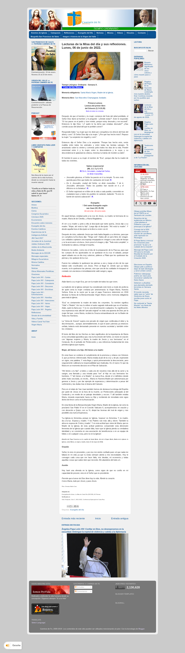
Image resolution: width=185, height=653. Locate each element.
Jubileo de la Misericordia (41, 247)
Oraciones (35, 274)
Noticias (100, 33)
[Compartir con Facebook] (75, 506)
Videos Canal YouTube (40, 322)
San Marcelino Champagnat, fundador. (90, 98)
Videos (120, 33)
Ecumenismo (36, 220)
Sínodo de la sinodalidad (41, 316)
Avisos (34, 205)
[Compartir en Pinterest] (77, 506)
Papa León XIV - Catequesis (42, 280)
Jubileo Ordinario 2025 (40, 244)
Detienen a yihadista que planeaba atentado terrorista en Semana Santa (143, 286)
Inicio (98, 518)
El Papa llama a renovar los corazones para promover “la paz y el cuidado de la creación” (143, 244)
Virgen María (36, 325)
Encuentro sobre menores (41, 223)
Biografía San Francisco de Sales (45, 37)
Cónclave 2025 (37, 217)
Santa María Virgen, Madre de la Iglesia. (97, 93)
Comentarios (81, 591)
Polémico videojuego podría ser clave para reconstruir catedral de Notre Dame (143, 277)
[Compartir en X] (73, 506)
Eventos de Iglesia (39, 33)
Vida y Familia (37, 319)
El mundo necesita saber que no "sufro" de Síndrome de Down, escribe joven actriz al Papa (143, 296)
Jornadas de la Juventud (41, 241)
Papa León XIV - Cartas (40, 277)
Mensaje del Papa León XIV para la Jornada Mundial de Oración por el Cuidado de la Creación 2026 (143, 254)
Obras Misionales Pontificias (42, 271)
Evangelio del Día (85, 33)
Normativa (35, 265)
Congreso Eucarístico (40, 214)
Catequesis (55, 33)
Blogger (141, 629)
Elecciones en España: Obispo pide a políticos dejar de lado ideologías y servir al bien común (143, 268)
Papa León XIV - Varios (40, 303)
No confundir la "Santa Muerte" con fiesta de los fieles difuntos (143, 305)
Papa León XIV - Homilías (41, 297)
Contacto (142, 33)
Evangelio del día (77, 510)
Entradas (80, 587)
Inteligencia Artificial (39, 235)
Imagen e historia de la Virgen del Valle (79, 37)
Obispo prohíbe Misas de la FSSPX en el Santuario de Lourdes (143, 213)
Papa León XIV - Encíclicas (42, 289)
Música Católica (37, 262)
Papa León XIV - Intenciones (42, 301)
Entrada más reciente (73, 518)
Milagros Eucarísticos (39, 259)
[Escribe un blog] (70, 506)
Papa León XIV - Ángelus (41, 309)
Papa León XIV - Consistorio (42, 283)
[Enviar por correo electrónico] (68, 506)
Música (110, 33)
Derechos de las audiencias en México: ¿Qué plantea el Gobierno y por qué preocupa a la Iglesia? (143, 222)
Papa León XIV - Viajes (40, 306)
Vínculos (130, 33)
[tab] (139, 171)
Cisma (33, 211)
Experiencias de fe (38, 232)
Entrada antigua (119, 518)
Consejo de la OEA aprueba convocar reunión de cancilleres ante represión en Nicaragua (143, 234)
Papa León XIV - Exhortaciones (38, 293)
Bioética (34, 208)
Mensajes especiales (39, 256)
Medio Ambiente (37, 250)
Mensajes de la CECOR (40, 253)
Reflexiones (69, 33)
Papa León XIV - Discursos (42, 286)
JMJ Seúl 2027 (37, 238)
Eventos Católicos (38, 229)
